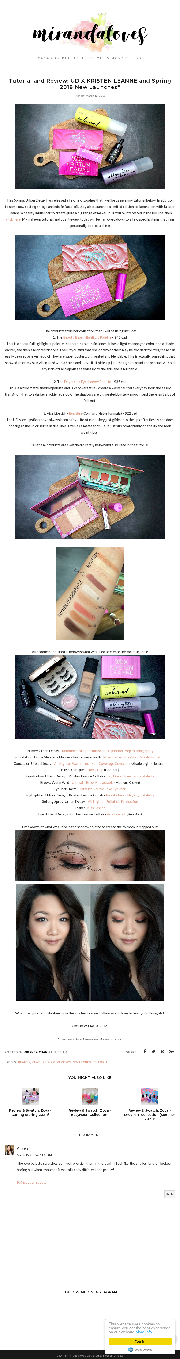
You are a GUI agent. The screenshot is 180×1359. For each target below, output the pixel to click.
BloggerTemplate (113, 1355)
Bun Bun (75, 413)
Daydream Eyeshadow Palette (88, 381)
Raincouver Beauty (32, 1182)
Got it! (140, 1341)
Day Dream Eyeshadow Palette (130, 776)
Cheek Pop (95, 770)
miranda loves (77, 1355)
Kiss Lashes (96, 808)
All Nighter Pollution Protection (113, 801)
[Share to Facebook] (144, 1051)
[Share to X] (153, 1051)
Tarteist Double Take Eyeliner (102, 789)
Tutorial (101, 1062)
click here (13, 219)
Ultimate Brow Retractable (93, 782)
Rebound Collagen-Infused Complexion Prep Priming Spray (108, 751)
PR (53, 1062)
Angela (23, 1148)
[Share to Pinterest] (162, 1051)
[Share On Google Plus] (171, 1051)
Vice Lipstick (117, 814)
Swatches (82, 1062)
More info (143, 1332)
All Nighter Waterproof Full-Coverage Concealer (92, 763)
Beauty (24, 1062)
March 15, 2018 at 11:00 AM (34, 1155)
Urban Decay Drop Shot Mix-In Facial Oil (133, 757)
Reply (169, 1194)
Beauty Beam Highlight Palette (87, 337)
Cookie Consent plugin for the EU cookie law (140, 1349)
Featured (40, 1062)
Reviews (64, 1062)
